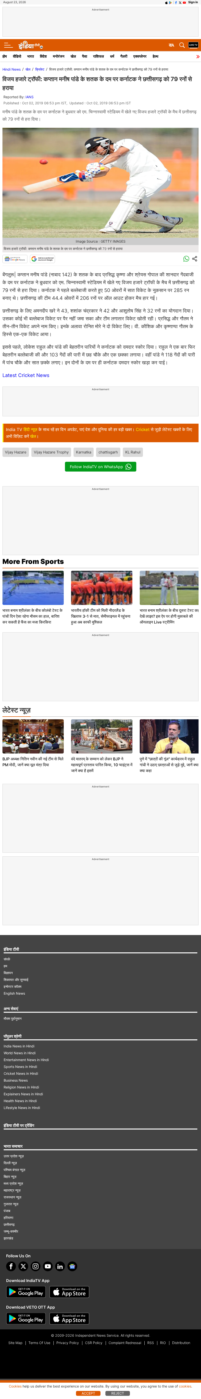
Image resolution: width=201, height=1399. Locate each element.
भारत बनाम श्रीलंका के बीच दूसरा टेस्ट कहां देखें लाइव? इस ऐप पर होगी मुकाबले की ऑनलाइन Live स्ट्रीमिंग (170, 616)
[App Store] (69, 1292)
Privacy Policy (67, 1343)
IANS (29, 97)
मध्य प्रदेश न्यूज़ (13, 1183)
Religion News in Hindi (21, 1087)
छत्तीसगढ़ (9, 1224)
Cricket (143, 429)
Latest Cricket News (25, 375)
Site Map (15, 1343)
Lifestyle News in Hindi (22, 1108)
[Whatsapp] (186, 259)
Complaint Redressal (125, 1343)
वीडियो (17, 56)
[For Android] (26, 1318)
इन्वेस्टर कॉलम (12, 986)
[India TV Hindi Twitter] (180, 2)
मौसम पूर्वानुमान (13, 1018)
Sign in (193, 2)
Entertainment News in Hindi (26, 1060)
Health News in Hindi (20, 1101)
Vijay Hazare (15, 452)
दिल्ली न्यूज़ (10, 1163)
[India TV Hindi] (30, 45)
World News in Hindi (20, 1053)
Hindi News (11, 69)
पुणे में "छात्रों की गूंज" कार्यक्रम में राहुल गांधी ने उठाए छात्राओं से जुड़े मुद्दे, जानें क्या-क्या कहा (170, 764)
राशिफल (98, 56)
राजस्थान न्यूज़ (12, 1197)
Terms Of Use (39, 1343)
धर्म (112, 56)
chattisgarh (108, 452)
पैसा (84, 56)
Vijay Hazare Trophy (51, 452)
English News (14, 993)
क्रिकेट (39, 69)
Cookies (15, 1386)
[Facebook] (11, 1266)
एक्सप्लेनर (140, 56)
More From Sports (33, 561)
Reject (117, 1393)
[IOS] (166, 2)
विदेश (43, 56)
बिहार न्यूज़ (10, 1176)
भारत (30, 56)
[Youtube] (48, 1266)
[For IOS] (69, 1318)
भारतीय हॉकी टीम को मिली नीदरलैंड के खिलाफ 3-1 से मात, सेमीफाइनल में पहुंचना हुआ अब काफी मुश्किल (100, 616)
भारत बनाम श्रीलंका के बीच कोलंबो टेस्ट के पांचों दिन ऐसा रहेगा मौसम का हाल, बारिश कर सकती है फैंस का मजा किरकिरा (32, 616)
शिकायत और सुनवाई (16, 980)
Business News (16, 1080)
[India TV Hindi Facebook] (176, 2)
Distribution (181, 1343)
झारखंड (8, 1238)
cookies (185, 1386)
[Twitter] (23, 1266)
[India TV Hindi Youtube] (184, 2)
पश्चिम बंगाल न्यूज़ (14, 1170)
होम (4, 56)
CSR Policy (93, 1343)
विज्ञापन (8, 973)
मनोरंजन (58, 56)
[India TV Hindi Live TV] (193, 45)
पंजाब (7, 1211)
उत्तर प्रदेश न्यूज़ (14, 1156)
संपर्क (7, 959)
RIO (163, 1343)
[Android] (170, 2)
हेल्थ (155, 56)
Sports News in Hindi (20, 1067)
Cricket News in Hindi (21, 1073)
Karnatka (83, 452)
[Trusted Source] (42, 259)
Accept (88, 1393)
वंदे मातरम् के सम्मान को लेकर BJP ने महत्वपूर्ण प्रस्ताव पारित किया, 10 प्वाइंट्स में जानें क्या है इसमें (101, 764)
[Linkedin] (60, 1266)
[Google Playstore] (26, 1292)
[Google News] (14, 259)
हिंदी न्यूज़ (30, 429)
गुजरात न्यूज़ (11, 1204)
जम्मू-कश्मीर (11, 1231)
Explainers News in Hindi (23, 1094)
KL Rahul (132, 452)
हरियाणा (8, 1218)
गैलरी (123, 56)
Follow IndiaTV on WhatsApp (96, 466)
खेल (73, 56)
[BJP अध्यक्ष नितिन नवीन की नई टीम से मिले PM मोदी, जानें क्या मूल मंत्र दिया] (33, 736)
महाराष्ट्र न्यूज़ (12, 1190)
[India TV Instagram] (35, 1266)
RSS (150, 1343)
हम (5, 966)
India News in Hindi (19, 1046)
